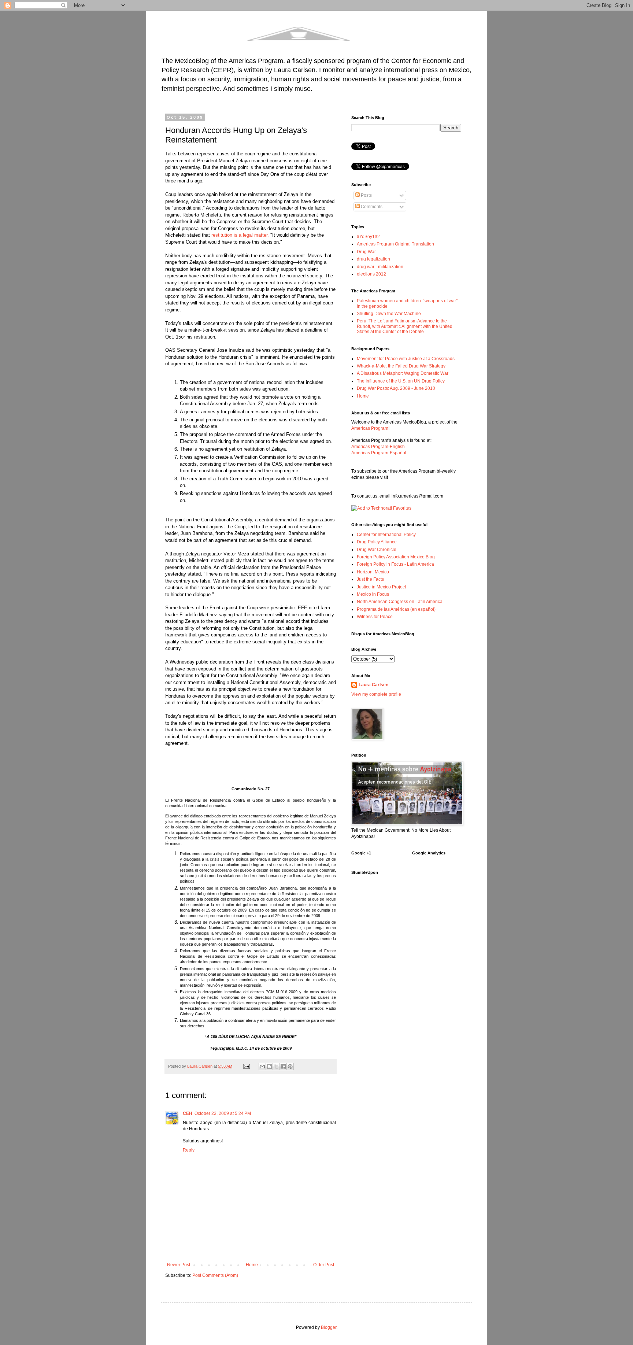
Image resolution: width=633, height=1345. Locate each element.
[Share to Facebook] (283, 1066)
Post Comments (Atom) (215, 1275)
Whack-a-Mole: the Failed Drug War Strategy (401, 366)
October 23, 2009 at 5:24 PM (223, 1113)
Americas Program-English (378, 446)
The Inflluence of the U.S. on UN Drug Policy (401, 381)
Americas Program (369, 428)
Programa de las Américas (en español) (396, 609)
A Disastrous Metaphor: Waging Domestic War (402, 373)
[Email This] (262, 1066)
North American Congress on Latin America (400, 601)
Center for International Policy (386, 534)
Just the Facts (370, 579)
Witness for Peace (375, 616)
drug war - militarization (380, 266)
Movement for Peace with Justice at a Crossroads (406, 358)
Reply (189, 1150)
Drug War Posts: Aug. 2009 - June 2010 (396, 388)
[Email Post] (246, 1066)
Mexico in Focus (373, 594)
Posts (366, 195)
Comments (371, 206)
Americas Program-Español (378, 452)
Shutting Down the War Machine (389, 313)
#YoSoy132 (368, 236)
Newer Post (178, 1264)
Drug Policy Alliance (377, 541)
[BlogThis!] (269, 1066)
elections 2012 (371, 274)
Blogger (328, 1327)
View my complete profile (376, 694)
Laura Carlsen (373, 684)
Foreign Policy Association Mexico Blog (396, 556)
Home (252, 1264)
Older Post (323, 1264)
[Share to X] (276, 1066)
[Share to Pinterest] (290, 1066)
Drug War (366, 251)
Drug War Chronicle (376, 549)
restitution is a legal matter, (240, 235)
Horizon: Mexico (373, 571)
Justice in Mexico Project (381, 587)
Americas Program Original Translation (395, 244)
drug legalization (373, 259)
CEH (187, 1113)
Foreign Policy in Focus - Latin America (395, 564)
